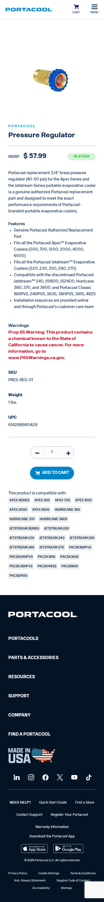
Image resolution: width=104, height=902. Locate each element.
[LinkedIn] (16, 777)
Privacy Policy (17, 873)
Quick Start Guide (53, 802)
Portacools (23, 639)
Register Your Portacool (69, 815)
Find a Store (84, 802)
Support (18, 696)
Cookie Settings (48, 873)
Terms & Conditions (83, 873)
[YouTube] (73, 777)
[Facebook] (45, 777)
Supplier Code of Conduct (73, 880)
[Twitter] (59, 777)
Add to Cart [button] (55, 473)
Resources (21, 677)
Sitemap (66, 888)
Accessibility (41, 888)
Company (19, 715)
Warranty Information (52, 827)
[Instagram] (30, 777)
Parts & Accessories (33, 658)
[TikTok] (88, 777)
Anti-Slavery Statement (29, 880)
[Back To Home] (29, 10)
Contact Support (29, 815)
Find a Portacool (29, 734)
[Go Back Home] (43, 616)
